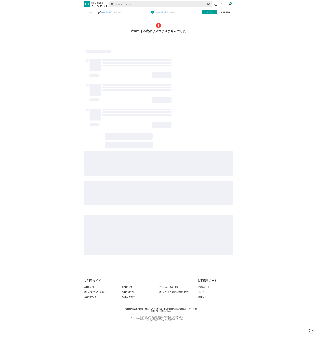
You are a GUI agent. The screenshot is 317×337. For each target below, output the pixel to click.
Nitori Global (166, 311)
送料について (127, 287)
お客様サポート (204, 287)
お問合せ (201, 296)
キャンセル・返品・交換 (168, 287)
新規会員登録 (225, 12)
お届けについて (128, 291)
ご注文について (90, 296)
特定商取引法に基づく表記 (134, 309)
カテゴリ (89, 12)
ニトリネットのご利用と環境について (174, 291)
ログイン (209, 12)
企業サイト (154, 311)
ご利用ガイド (89, 287)
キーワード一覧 (191, 309)
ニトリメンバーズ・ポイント (95, 291)
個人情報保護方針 (170, 309)
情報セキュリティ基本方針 (153, 309)
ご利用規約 (181, 309)
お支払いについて (129, 296)
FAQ (200, 291)
